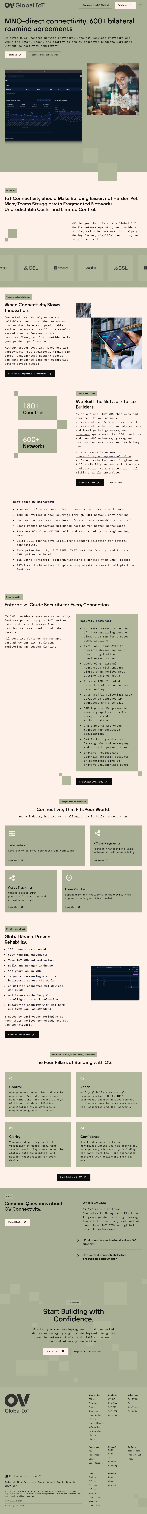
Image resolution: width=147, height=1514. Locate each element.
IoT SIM (112, 1407)
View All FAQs (15, 1222)
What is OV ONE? (94, 1203)
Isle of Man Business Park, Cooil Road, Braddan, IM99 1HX (42, 1484)
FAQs (110, 1453)
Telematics (94, 1427)
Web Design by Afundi (15, 1506)
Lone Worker (95, 1415)
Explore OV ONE (87, 482)
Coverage (112, 1415)
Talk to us (122, 5)
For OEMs (132, 1411)
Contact (112, 1485)
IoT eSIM (112, 1411)
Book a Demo (116, 482)
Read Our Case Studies (19, 1034)
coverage (83, 434)
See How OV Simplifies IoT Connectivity (27, 373)
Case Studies (96, 1463)
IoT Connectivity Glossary (115, 1461)
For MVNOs (133, 1399)
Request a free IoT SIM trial (96, 5)
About (111, 1481)
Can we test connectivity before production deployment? (105, 1257)
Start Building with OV (71, 1177)
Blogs (92, 1459)
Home (110, 1477)
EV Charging (95, 1431)
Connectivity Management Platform (103, 456)
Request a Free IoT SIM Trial (87, 1351)
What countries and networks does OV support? (109, 1242)
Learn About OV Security (91, 782)
